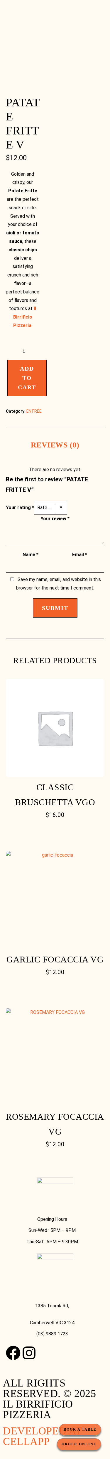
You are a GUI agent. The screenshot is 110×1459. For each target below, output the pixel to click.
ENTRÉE (34, 411)
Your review (55, 518)
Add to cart (27, 377)
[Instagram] (29, 1353)
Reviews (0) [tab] (55, 445)
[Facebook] (13, 1353)
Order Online (79, 1444)
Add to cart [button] (55, 831)
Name (30, 554)
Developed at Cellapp (42, 1436)
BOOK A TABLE (80, 1429)
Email (79, 554)
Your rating (20, 507)
